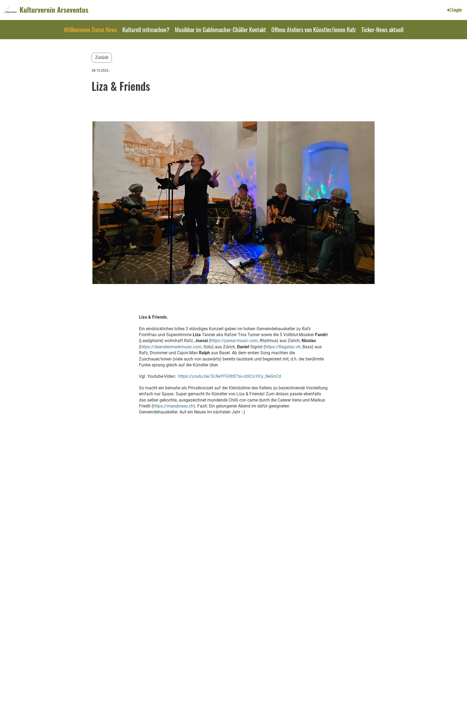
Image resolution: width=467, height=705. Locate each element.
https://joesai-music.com (234, 340)
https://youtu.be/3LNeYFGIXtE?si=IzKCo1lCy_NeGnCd (229, 376)
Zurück (101, 57)
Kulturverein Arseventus (53, 10)
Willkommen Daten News (90, 29)
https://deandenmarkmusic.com (171, 346)
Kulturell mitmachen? (145, 29)
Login (457, 9)
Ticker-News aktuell (382, 29)
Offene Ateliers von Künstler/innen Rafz (313, 29)
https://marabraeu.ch (173, 406)
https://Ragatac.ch (283, 346)
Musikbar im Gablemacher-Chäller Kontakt (220, 29)
